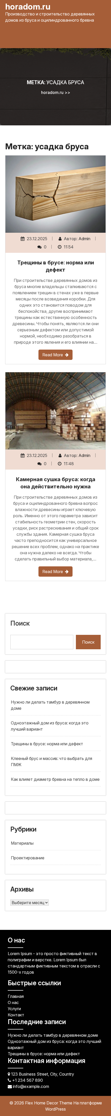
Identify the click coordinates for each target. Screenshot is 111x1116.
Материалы (22, 843)
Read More (52, 354)
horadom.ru (27, 7)
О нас (13, 1002)
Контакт (16, 1014)
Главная (16, 996)
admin (84, 238)
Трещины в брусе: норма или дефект (47, 743)
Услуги (14, 1008)
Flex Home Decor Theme (49, 1102)
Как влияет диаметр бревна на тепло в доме (55, 779)
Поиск (20, 623)
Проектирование (27, 857)
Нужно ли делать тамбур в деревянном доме (53, 1035)
